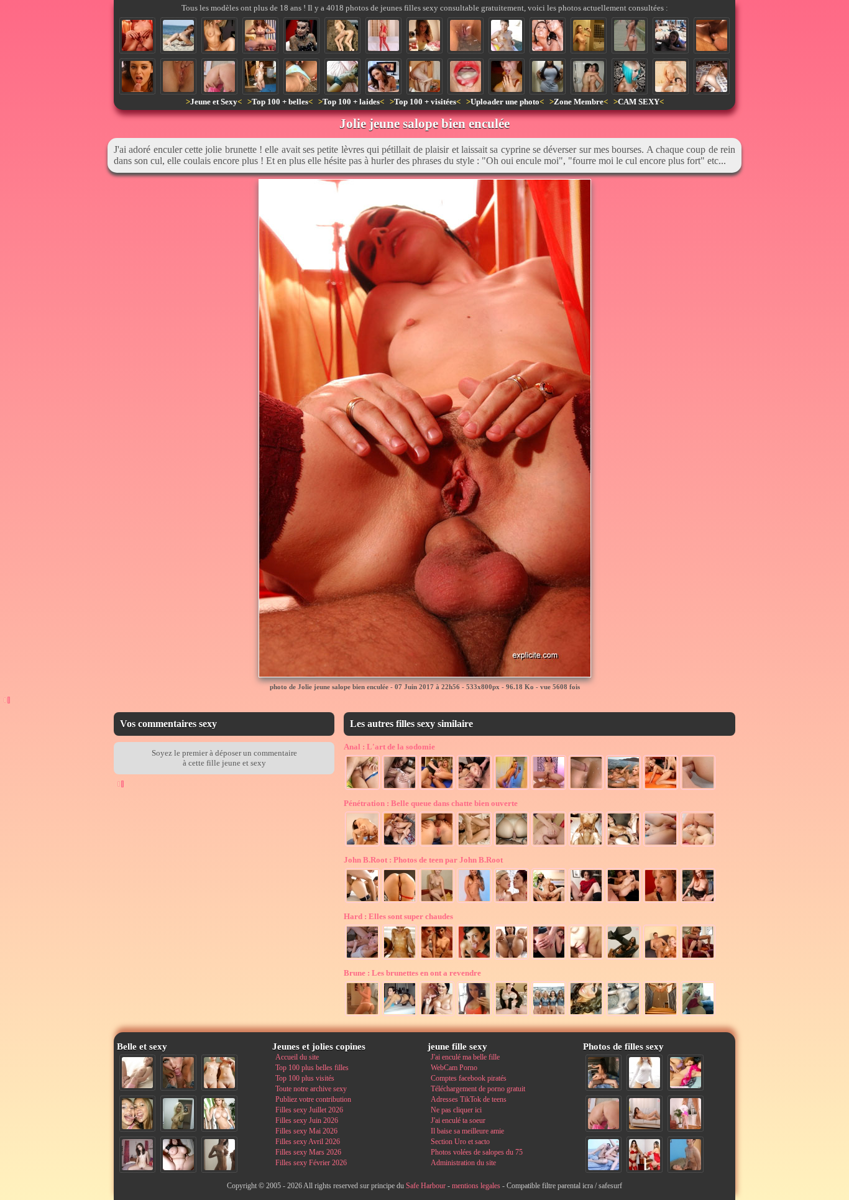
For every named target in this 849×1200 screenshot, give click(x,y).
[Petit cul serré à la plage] (178, 35)
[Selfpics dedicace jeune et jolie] (178, 1114)
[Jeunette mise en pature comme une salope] (660, 788)
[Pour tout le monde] (474, 1014)
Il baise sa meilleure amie (467, 1131)
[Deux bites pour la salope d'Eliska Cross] (362, 901)
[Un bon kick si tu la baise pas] (623, 958)
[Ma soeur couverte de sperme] (506, 76)
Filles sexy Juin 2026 (306, 1120)
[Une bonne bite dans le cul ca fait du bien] (698, 788)
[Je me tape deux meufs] (437, 958)
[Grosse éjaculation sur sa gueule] (437, 1014)
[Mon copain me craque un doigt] (399, 958)
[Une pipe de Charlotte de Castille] (383, 76)
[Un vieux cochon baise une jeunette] (424, 76)
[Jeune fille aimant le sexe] (660, 901)
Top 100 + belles (280, 101)
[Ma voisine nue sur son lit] (711, 76)
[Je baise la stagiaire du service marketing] (362, 845)
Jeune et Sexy (213, 101)
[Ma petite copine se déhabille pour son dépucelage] (437, 901)
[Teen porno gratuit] (623, 788)
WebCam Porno (454, 1067)
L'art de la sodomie (389, 746)
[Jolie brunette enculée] (474, 788)
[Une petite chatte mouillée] (465, 35)
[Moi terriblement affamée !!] (399, 1014)
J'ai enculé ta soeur (458, 1120)
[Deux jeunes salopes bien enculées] (548, 901)
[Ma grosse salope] (178, 1155)
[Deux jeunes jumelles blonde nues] (219, 1073)
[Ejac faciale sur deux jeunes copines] (137, 1114)
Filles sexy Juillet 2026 (309, 1110)
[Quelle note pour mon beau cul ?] (686, 1114)
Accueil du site (297, 1057)
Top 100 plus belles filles (312, 1067)
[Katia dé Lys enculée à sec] (511, 958)
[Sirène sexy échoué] (623, 1014)
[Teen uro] (698, 901)
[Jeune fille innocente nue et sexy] (137, 1073)
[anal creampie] (586, 788)
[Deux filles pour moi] (586, 845)
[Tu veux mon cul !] (511, 788)
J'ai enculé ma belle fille (465, 1057)
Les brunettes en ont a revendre (412, 973)
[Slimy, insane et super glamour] (629, 76)
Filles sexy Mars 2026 (308, 1152)
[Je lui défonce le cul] (437, 845)
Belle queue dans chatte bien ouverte (431, 803)
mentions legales (476, 1185)
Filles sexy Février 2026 (311, 1162)
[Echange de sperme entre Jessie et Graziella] (511, 901)
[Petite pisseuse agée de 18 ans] (301, 76)
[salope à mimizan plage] (629, 35)
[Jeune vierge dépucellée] (474, 845)
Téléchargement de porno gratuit (478, 1088)
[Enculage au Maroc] (399, 845)
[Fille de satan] (301, 35)
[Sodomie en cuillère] (362, 788)
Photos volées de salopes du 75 (477, 1152)
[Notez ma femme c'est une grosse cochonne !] (603, 1155)
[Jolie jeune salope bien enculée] (137, 35)
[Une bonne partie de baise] (686, 1073)
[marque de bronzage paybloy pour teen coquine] (219, 35)
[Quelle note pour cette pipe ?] (474, 958)
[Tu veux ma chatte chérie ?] (511, 1014)
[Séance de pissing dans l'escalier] (660, 1014)
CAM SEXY (638, 101)
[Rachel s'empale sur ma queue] (548, 788)
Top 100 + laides (351, 101)
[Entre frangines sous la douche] (588, 76)
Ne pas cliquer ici (456, 1110)
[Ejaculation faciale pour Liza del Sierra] (137, 76)
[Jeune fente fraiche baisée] (660, 845)
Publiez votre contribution (313, 1099)
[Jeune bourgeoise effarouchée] (506, 35)
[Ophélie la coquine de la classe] (424, 35)
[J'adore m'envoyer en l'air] (670, 76)
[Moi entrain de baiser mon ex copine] (603, 1073)
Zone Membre (578, 101)
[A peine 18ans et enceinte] (698, 1014)
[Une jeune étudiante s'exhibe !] (586, 958)
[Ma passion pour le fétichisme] (644, 1155)
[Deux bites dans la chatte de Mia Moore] (711, 35)
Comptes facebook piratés (469, 1078)
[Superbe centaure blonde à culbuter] (342, 35)
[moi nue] (137, 1155)
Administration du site (463, 1162)
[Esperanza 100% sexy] (586, 1014)
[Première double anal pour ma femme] (399, 788)
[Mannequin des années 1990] (644, 1073)
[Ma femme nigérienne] (342, 76)
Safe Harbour (426, 1185)
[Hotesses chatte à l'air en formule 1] (548, 1014)
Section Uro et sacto (460, 1141)
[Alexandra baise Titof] (260, 35)
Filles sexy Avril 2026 (307, 1141)
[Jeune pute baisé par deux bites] (623, 901)
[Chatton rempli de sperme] (178, 76)
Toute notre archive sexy (311, 1088)
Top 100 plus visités (304, 1078)
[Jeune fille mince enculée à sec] (548, 845)
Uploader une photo (504, 101)
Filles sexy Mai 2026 (306, 1131)
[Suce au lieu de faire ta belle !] (362, 958)
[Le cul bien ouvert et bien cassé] (548, 958)
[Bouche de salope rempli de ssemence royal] (465, 76)
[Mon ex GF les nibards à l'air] (588, 35)
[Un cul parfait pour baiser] (219, 76)
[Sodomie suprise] (437, 788)
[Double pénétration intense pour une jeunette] (698, 845)
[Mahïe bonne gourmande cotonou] (547, 76)
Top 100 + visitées (425, 101)
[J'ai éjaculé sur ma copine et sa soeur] (547, 35)
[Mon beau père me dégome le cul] (660, 958)
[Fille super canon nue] (219, 1114)
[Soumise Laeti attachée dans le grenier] (260, 76)
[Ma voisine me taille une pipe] (178, 1073)
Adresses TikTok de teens (469, 1099)
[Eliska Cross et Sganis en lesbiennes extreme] (698, 958)
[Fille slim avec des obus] (219, 1155)
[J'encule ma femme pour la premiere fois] (511, 845)
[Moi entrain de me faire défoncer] (686, 1155)
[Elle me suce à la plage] (670, 35)
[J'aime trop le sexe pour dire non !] (644, 1114)
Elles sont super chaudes (398, 916)
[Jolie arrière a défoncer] (399, 901)
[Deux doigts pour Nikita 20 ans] (586, 901)
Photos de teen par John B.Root (423, 859)
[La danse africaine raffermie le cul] (362, 1014)
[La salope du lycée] (474, 901)
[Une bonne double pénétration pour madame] (623, 845)
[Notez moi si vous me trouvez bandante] (383, 35)
